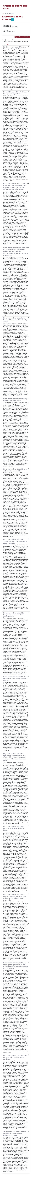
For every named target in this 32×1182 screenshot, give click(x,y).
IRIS (3, 13)
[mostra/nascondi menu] (29, 1)
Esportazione (18, 37)
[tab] (4, 44)
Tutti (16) (26, 37)
